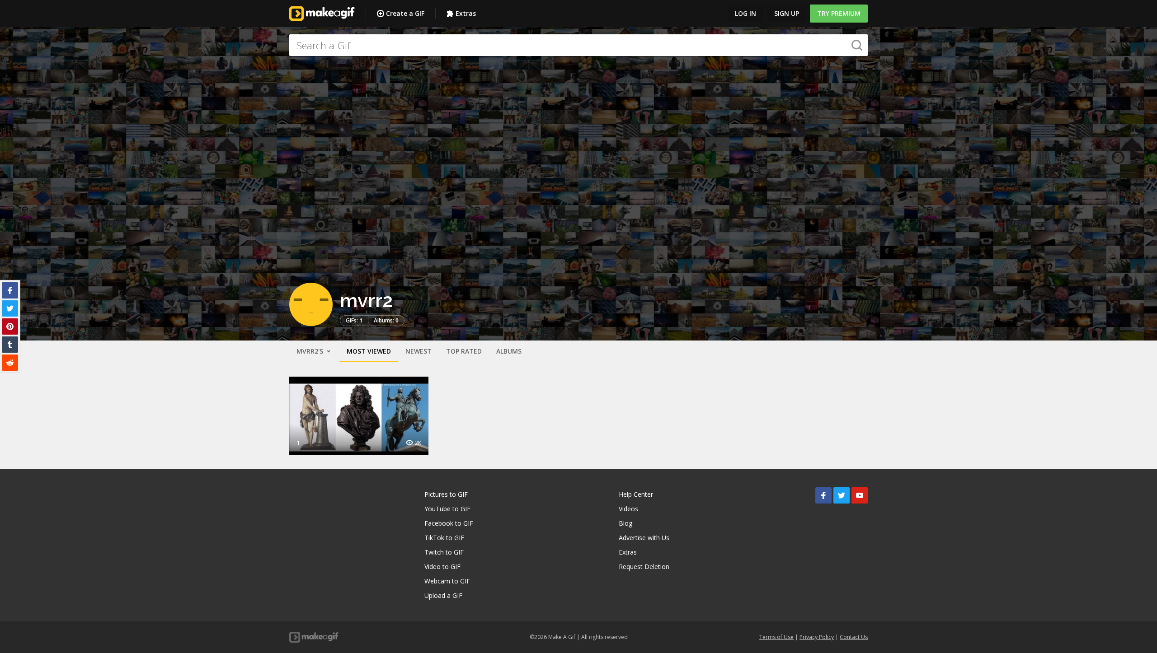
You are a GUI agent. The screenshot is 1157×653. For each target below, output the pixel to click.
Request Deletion (644, 566)
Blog (625, 523)
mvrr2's (310, 351)
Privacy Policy (817, 637)
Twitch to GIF (444, 552)
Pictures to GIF (446, 494)
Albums (509, 351)
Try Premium (839, 13)
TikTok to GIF (444, 537)
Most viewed (369, 351)
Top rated (464, 351)
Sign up (786, 13)
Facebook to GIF (448, 523)
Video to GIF (442, 566)
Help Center (636, 494)
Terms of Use (776, 637)
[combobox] (578, 45)
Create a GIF (405, 13)
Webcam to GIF (447, 581)
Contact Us (854, 637)
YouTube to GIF (447, 508)
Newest (418, 351)
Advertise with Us (644, 537)
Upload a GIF (443, 595)
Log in (745, 13)
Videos (628, 508)
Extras (466, 13)
